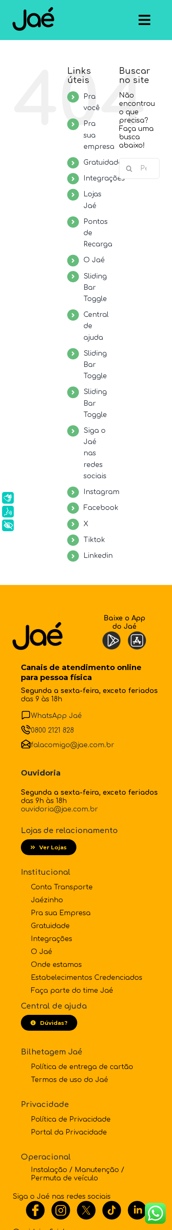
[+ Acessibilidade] (8, 525)
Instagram (101, 492)
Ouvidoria (41, 773)
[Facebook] (35, 1205)
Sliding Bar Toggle (95, 288)
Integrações (104, 178)
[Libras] (8, 498)
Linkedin (98, 556)
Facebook (101, 508)
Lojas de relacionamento (69, 830)
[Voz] (8, 511)
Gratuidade (102, 162)
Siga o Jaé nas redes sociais (94, 453)
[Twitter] (86, 1205)
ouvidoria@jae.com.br (59, 809)
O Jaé (94, 260)
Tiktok (94, 540)
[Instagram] (60, 1205)
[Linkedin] (137, 1205)
